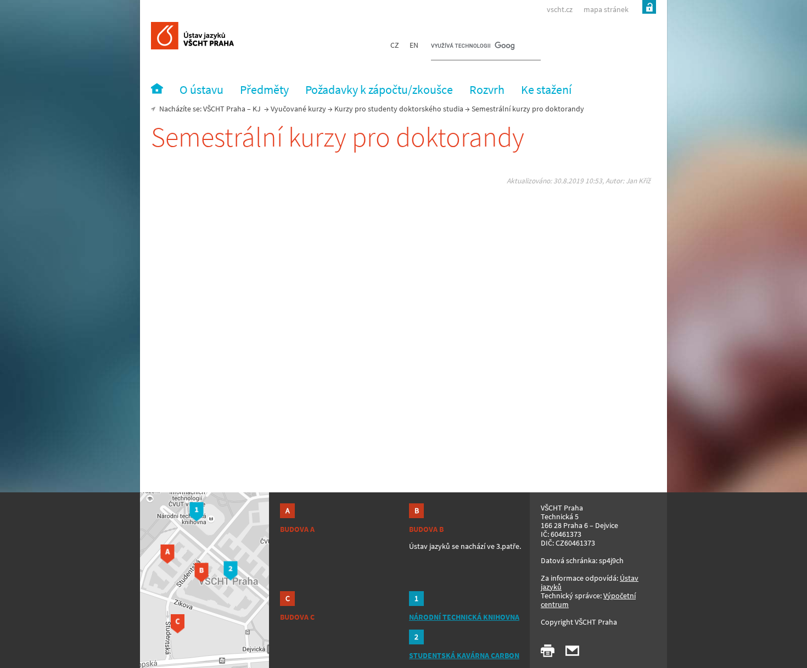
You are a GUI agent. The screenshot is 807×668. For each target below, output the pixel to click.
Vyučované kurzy (298, 109)
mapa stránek (606, 9)
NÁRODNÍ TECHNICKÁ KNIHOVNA (464, 617)
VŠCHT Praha (224, 109)
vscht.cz (560, 9)
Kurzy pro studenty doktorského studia (398, 109)
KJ (257, 109)
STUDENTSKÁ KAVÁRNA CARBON (464, 655)
